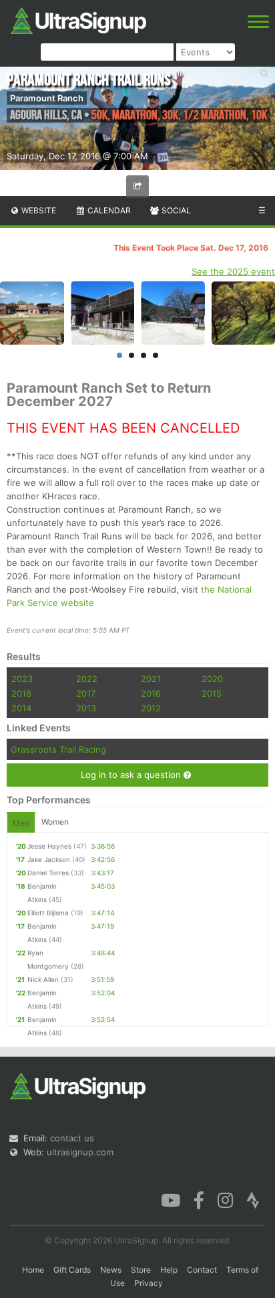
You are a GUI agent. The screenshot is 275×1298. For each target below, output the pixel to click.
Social (175, 210)
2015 (212, 693)
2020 (212, 678)
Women (55, 822)
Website (37, 210)
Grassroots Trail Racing (58, 749)
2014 (21, 708)
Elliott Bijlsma (48, 913)
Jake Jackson (48, 859)
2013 (86, 708)
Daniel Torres (48, 873)
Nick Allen (43, 979)
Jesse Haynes (49, 846)
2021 (151, 678)
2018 (21, 693)
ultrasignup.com (80, 1152)
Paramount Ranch (46, 98)
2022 (86, 678)
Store (141, 1270)
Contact (202, 1270)
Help (169, 1270)
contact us (72, 1138)
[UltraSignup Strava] (253, 1199)
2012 (151, 708)
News (110, 1270)
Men (21, 823)
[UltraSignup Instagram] (225, 1199)
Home (33, 1270)
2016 (151, 693)
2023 (22, 678)
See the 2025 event (233, 271)
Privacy (148, 1283)
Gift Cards (72, 1270)
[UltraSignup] (78, 19)
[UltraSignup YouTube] (171, 1199)
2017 (85, 693)
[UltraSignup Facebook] (199, 1199)
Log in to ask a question (132, 774)
